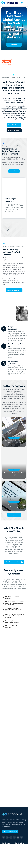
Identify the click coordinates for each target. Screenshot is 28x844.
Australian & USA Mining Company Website (14, 442)
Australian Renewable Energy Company (14, 506)
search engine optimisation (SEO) (12, 108)
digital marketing (18, 113)
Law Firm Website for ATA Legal (14, 474)
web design (21, 106)
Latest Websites (14, 437)
